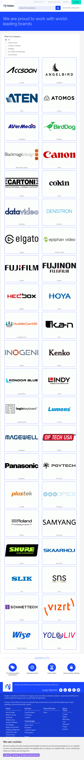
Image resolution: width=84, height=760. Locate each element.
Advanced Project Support (65, 726)
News (45, 712)
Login (76, 2)
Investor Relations (11, 722)
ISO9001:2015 (10, 720)
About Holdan (10, 712)
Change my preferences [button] (29, 755)
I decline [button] (15, 755)
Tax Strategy (10, 725)
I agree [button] (6, 755)
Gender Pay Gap (11, 732)
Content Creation (30, 730)
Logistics (28, 717)
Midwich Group (11, 715)
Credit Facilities (30, 712)
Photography (29, 732)
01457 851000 (49, 690)
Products (38, 2)
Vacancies (9, 717)
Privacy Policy (10, 735)
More (65, 2)
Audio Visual (29, 725)
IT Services (28, 715)
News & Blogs (54, 2)
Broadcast (28, 727)
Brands (27, 736)
